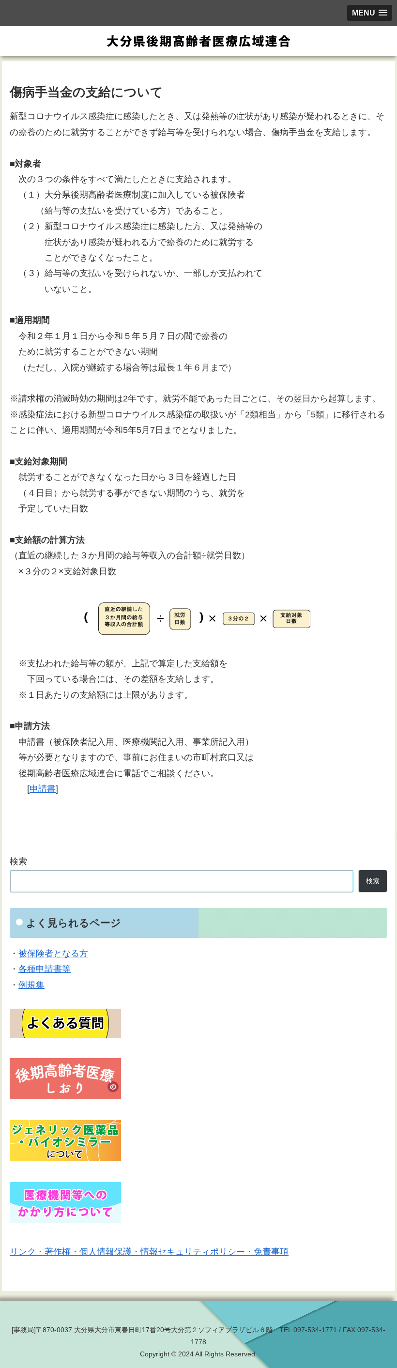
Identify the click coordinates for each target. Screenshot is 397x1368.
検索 (18, 861)
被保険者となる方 (53, 953)
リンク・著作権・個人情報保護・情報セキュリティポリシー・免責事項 (149, 1252)
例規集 (31, 985)
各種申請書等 (44, 969)
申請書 (43, 789)
